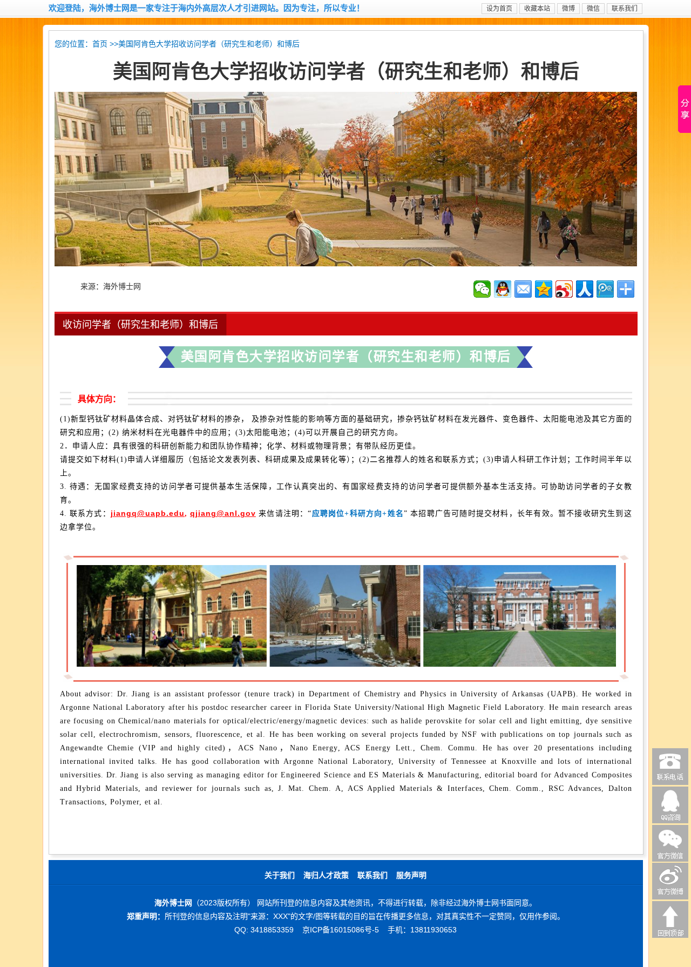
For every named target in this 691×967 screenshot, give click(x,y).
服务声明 (411, 875)
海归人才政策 (326, 875)
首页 (99, 44)
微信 (593, 8)
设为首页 (499, 8)
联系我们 (625, 8)
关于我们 (280, 875)
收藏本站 (537, 8)
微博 (568, 8)
